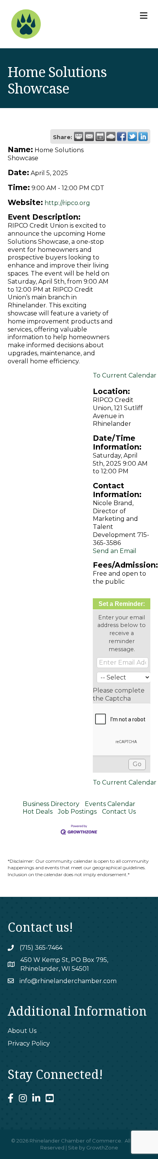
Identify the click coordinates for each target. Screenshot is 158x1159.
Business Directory (51, 804)
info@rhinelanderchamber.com (68, 981)
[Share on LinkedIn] (143, 136)
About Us (22, 1030)
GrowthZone (102, 1147)
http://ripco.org (67, 203)
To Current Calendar (124, 375)
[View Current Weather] (110, 136)
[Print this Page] (78, 136)
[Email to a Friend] (89, 136)
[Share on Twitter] (132, 136)
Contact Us (119, 811)
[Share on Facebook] (121, 136)
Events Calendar (110, 804)
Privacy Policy (29, 1043)
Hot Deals (38, 811)
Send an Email (115, 551)
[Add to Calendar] (100, 136)
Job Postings (77, 811)
